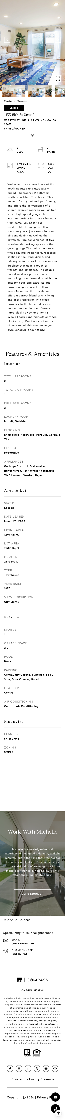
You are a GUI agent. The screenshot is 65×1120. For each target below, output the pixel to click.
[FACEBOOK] (10, 1068)
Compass (8, 1004)
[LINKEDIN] (28, 1068)
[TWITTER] (37, 1068)
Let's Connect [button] (32, 894)
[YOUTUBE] (46, 1068)
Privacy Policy (47, 1097)
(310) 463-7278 (20, 954)
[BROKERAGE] (55, 1068)
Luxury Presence (41, 1079)
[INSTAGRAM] (19, 1068)
